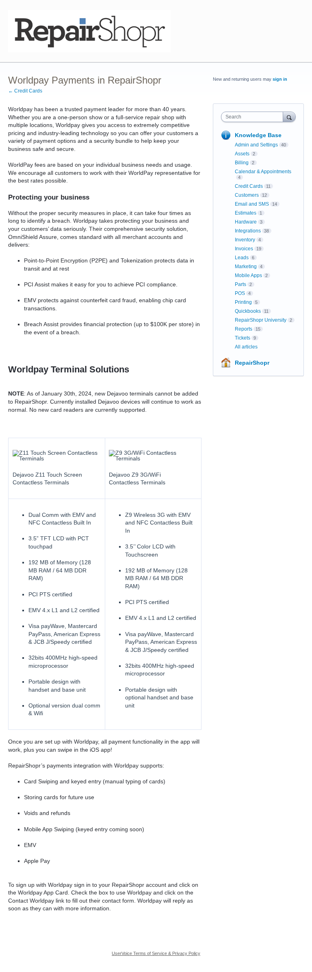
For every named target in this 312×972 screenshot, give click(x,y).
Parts (240, 284)
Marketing (246, 266)
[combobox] (254, 117)
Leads (242, 257)
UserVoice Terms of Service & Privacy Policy (156, 953)
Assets (242, 154)
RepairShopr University (260, 320)
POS (240, 293)
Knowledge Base (258, 135)
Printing (243, 302)
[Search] (289, 117)
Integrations (248, 231)
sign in (280, 79)
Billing (242, 163)
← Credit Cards (25, 91)
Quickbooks (248, 311)
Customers (247, 195)
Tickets (242, 338)
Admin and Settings (256, 145)
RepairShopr (252, 362)
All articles (246, 347)
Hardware (246, 222)
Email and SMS (252, 204)
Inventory (245, 240)
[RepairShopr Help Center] (89, 31)
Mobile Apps (248, 275)
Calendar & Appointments (263, 171)
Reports (243, 329)
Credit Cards (249, 186)
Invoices (244, 249)
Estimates (245, 213)
